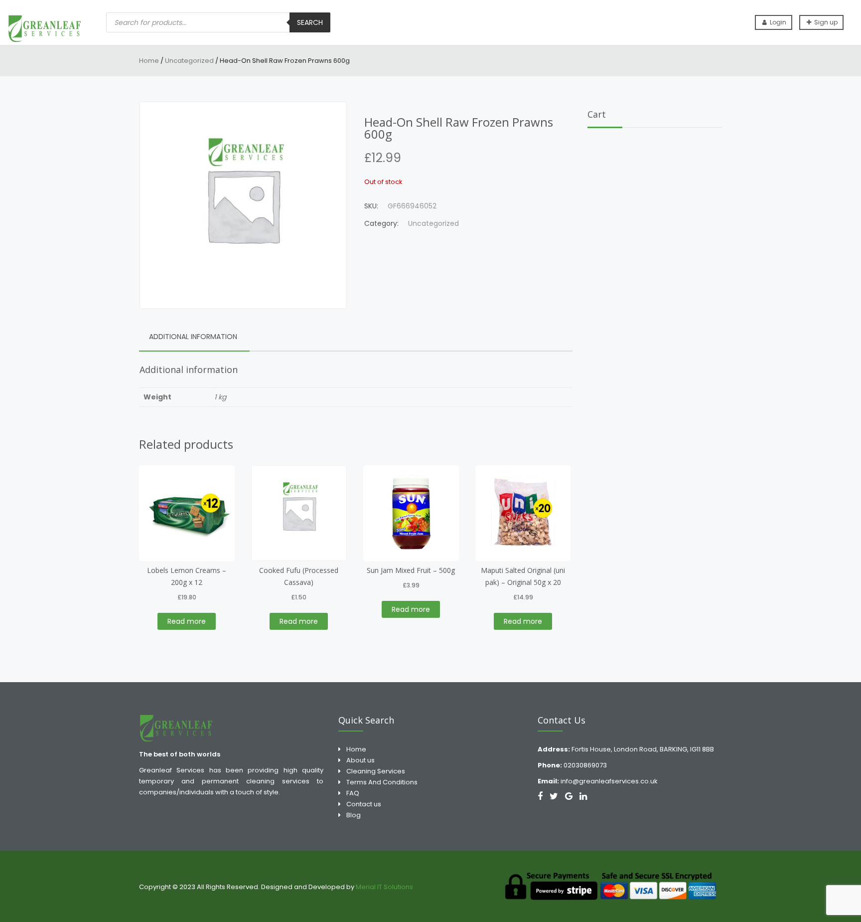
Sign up (825, 22)
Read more (186, 621)
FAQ (352, 793)
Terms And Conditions (382, 782)
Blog (353, 815)
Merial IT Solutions (385, 887)
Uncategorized (189, 60)
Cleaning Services (375, 771)
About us (360, 760)
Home (149, 60)
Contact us (363, 804)
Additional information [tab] (193, 337)
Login (777, 22)
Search (310, 22)
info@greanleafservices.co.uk (609, 781)
